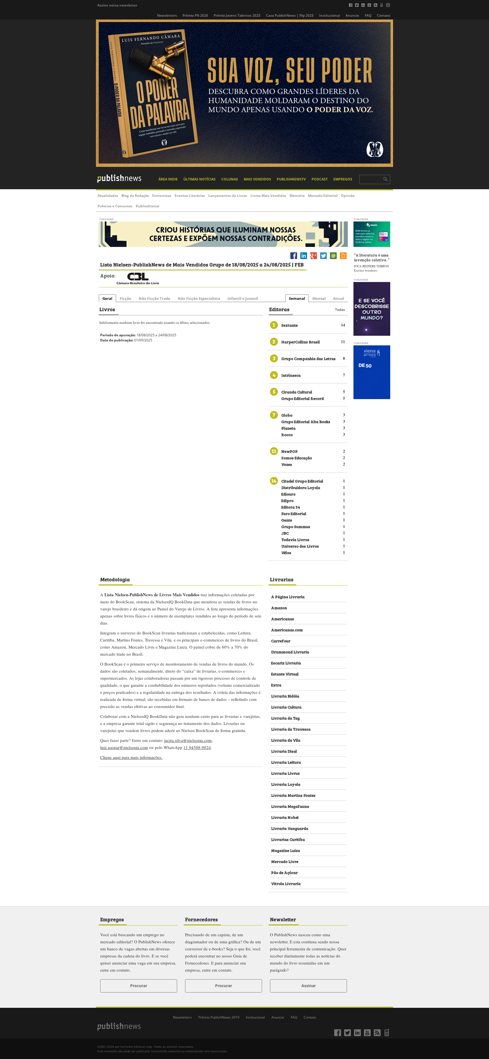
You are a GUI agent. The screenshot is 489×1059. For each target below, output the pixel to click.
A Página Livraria (287, 596)
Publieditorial (147, 206)
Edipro (287, 500)
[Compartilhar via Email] (333, 259)
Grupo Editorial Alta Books (305, 421)
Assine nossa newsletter (117, 5)
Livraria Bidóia (285, 696)
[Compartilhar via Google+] (313, 259)
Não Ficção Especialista (199, 298)
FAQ (368, 15)
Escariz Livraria (286, 663)
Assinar (308, 985)
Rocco (287, 434)
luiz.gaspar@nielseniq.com (124, 747)
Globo (286, 415)
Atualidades (108, 195)
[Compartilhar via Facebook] (293, 259)
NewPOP (289, 451)
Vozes (286, 464)
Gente (286, 520)
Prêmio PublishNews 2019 (218, 1017)
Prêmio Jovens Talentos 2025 (237, 15)
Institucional (329, 15)
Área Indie (168, 179)
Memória (296, 195)
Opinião (348, 195)
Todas (340, 309)
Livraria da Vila (285, 740)
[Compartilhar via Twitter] (323, 259)
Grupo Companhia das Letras (308, 358)
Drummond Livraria (290, 652)
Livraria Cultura (286, 707)
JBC (285, 533)
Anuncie (352, 15)
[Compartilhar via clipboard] (343, 259)
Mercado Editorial (323, 195)
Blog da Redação (135, 195)
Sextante (289, 325)
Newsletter (283, 919)
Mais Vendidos (257, 179)
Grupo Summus (295, 526)
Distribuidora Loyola (300, 487)
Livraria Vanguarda (289, 828)
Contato (383, 15)
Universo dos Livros (300, 546)
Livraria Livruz (285, 773)
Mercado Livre (284, 861)
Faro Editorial (293, 513)
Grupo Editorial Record (302, 398)
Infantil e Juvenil (243, 298)
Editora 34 (290, 507)
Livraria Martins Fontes (293, 795)
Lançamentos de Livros (227, 195)
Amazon (279, 607)
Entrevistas (161, 195)
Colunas (229, 179)
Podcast (320, 179)
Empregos (342, 179)
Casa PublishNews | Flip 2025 (290, 15)
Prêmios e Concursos (115, 206)
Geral (107, 298)
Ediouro (288, 494)
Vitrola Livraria (286, 883)
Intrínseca (291, 375)
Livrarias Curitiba (288, 839)
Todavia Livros (295, 539)
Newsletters (167, 15)
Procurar (138, 985)
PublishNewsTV (291, 179)
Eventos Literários (190, 195)
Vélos (286, 552)
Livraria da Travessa (290, 729)
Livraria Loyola (285, 784)
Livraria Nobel (285, 817)
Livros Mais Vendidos (268, 195)
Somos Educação (296, 457)
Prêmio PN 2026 (195, 15)
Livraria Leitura (286, 762)
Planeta (288, 428)
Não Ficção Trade (154, 298)
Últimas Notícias (199, 179)
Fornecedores (201, 919)
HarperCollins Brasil (300, 342)
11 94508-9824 (197, 747)
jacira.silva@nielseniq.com (188, 740)
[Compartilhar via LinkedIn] (303, 259)
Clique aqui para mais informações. (131, 757)
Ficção (125, 298)
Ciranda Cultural (296, 392)
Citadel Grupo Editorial (302, 481)
